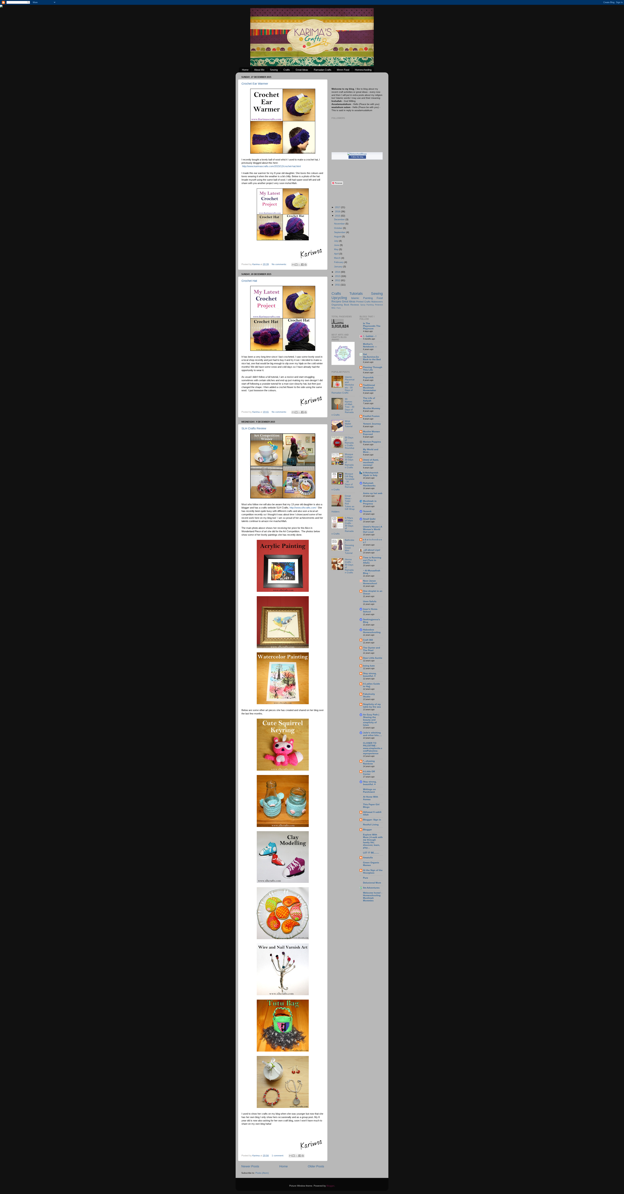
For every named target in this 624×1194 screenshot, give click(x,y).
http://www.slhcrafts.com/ (303, 507)
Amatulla (368, 857)
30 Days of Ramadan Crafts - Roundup (349, 442)
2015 (338, 216)
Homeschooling (363, 69)
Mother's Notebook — (370, 345)
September (340, 232)
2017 (338, 207)
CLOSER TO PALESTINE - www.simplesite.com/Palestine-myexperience (372, 748)
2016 (338, 211)
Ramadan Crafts (322, 69)
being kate (369, 666)
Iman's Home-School (370, 610)
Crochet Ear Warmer (254, 83)
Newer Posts (250, 1166)
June (337, 245)
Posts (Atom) (262, 1173)
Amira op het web (372, 493)
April (336, 254)
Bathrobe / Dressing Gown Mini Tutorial (349, 546)
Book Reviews (351, 305)
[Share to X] (299, 264)
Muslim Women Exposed (371, 432)
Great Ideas (302, 69)
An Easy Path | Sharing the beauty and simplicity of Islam (371, 719)
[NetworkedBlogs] (357, 154)
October (338, 228)
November (339, 223)
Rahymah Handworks (369, 484)
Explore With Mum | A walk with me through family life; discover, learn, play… (373, 841)
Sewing (274, 69)
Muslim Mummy (371, 408)
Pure (365, 878)
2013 (338, 276)
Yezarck (367, 511)
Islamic (355, 298)
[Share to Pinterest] (305, 264)
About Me (259, 69)
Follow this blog (357, 157)
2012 (338, 280)
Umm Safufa (369, 601)
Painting (368, 298)
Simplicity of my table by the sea (372, 705)
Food (380, 298)
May (336, 249)
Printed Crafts (363, 301)
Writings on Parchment (369, 790)
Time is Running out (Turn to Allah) (372, 560)
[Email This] (293, 264)
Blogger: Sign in (372, 820)
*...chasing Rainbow (369, 762)
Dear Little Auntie (372, 658)
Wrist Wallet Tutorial (348, 424)
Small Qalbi (369, 519)
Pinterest (379, 305)
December (339, 219)
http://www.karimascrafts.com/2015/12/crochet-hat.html (271, 166)
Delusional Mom (372, 883)
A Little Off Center (369, 772)
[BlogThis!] (296, 264)
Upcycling (339, 298)
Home (245, 69)
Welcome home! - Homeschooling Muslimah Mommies (372, 897)
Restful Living (371, 824)
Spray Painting (367, 305)
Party (339, 308)
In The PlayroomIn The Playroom (371, 326)
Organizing (337, 305)
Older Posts (316, 1166)
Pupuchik (368, 377)
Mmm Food (343, 69)
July (336, 241)
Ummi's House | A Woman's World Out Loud (372, 529)
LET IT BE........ (371, 852)
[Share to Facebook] (302, 264)
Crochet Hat (249, 280)
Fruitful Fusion (371, 416)
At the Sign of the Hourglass (373, 871)
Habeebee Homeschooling (372, 631)
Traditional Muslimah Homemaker (369, 388)
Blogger (367, 829)
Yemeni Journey (372, 424)
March (337, 258)
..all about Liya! (371, 550)
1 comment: (278, 1155)
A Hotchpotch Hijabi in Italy (370, 473)
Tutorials (356, 294)
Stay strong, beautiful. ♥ (370, 674)
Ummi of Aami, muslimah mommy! (371, 462)
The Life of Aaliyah (369, 399)
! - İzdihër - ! (369, 336)
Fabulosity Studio (369, 695)
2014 (338, 272)
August (338, 236)
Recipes (336, 301)
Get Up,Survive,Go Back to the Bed (372, 357)
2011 (338, 285)
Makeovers (377, 301)
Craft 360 (368, 640)
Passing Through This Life (372, 368)
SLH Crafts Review (253, 428)
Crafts (286, 69)
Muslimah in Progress (370, 502)
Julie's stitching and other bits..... (372, 734)
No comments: (279, 264)
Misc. (334, 308)
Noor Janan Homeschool (370, 582)
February (339, 262)
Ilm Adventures (371, 888)
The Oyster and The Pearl (371, 649)
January (338, 266)
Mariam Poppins (372, 442)
